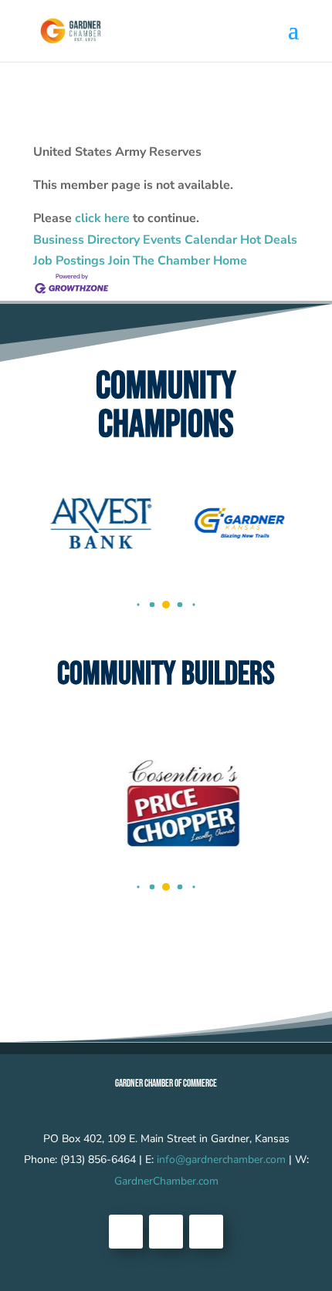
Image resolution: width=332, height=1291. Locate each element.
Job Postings (69, 260)
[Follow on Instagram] (206, 1232)
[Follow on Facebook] (126, 1232)
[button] (138, 604)
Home (230, 260)
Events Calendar (190, 239)
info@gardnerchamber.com (221, 1159)
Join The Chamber (159, 260)
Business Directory (86, 239)
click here (102, 218)
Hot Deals (268, 239)
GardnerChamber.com (166, 1181)
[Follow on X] (166, 1232)
